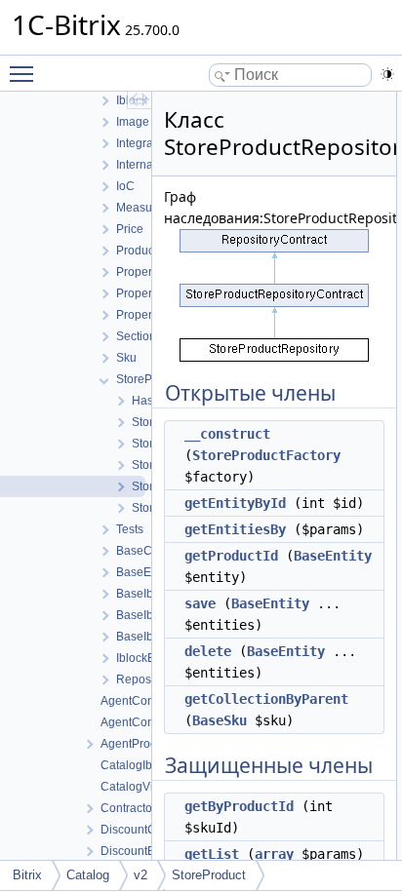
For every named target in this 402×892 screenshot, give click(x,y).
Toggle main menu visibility (25, 73)
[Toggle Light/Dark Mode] (387, 74)
